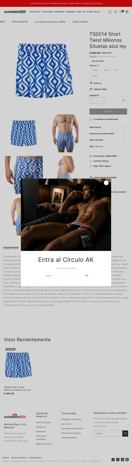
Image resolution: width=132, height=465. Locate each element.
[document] (66, 232)
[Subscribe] (86, 276)
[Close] (106, 183)
